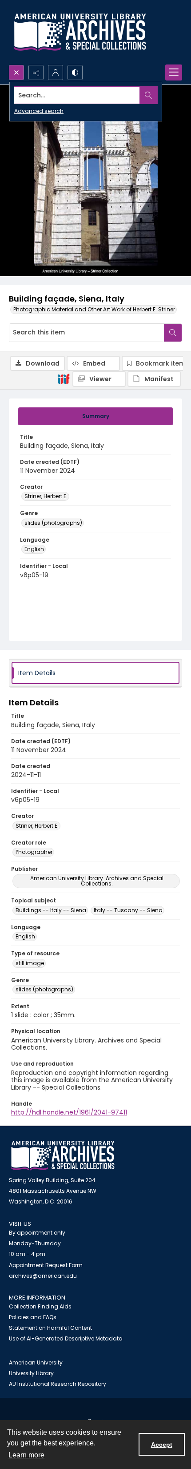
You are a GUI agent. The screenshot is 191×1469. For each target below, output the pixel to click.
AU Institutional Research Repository (57, 1384)
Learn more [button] (26, 1455)
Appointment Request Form (46, 1265)
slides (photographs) (53, 523)
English (34, 549)
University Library (31, 1373)
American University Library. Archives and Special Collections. (96, 880)
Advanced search (39, 111)
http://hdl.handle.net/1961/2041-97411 (69, 1112)
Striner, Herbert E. (46, 496)
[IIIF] (63, 378)
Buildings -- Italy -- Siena (51, 910)
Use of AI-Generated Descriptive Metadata (66, 1338)
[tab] (95, 416)
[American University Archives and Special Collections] (63, 1155)
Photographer (34, 852)
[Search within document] (173, 333)
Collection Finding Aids (40, 1306)
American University (36, 1362)
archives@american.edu (43, 1276)
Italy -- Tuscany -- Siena (128, 910)
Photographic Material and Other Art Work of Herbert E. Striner (94, 309)
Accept (161, 1444)
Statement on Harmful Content (50, 1328)
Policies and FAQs (32, 1317)
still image (30, 963)
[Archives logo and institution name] (80, 32)
